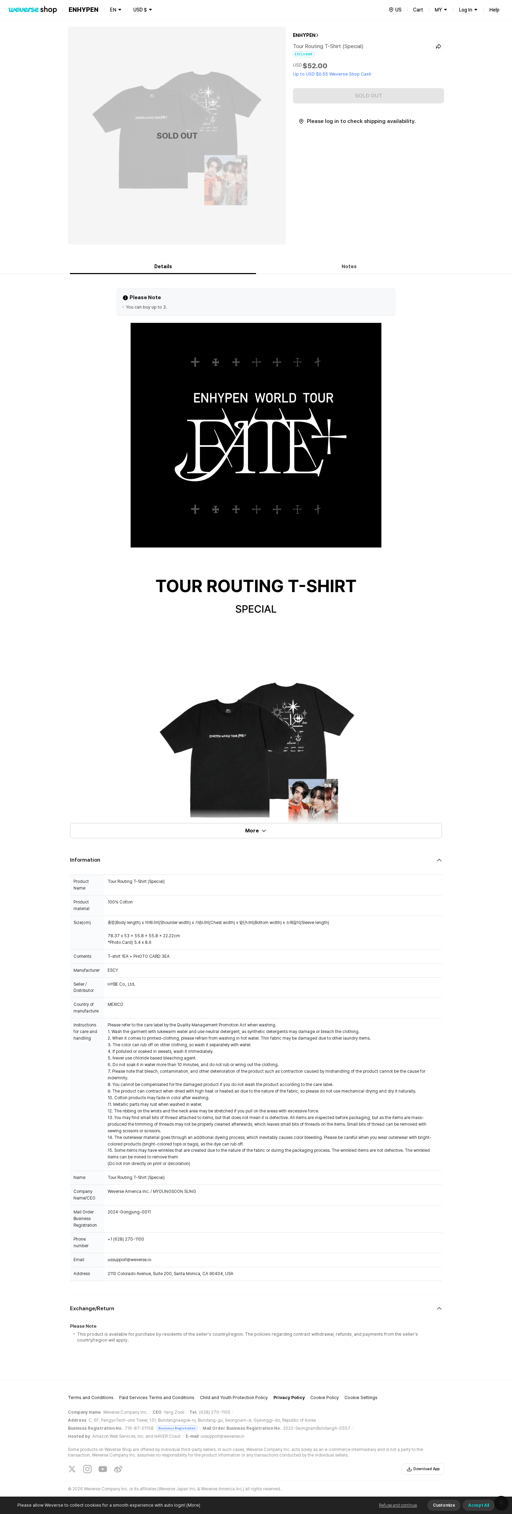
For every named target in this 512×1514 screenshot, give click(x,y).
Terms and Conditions (91, 1397)
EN (113, 10)
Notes (349, 266)
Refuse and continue (398, 1505)
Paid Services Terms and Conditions (156, 1397)
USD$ (140, 10)
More (252, 831)
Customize (444, 1505)
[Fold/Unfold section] (256, 860)
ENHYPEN (304, 35)
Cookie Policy (324, 1397)
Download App (426, 1469)
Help (494, 10)
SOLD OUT (368, 96)
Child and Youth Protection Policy (234, 1397)
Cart (418, 10)
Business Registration (177, 1428)
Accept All (478, 1505)
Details (163, 266)
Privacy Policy (289, 1397)
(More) (193, 1505)
